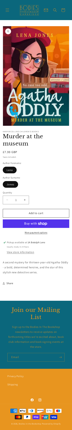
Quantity (7, 192)
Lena (10, 170)
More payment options (36, 232)
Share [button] (9, 283)
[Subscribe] (60, 357)
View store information (20, 252)
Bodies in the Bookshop (30, 423)
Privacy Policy (15, 376)
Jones (10, 184)
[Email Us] (46, 10)
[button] (7, 10)
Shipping (12, 384)
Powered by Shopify (51, 423)
